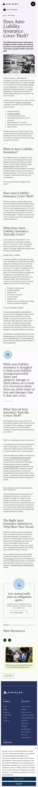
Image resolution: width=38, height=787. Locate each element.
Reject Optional (19, 779)
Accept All (19, 784)
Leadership (6, 712)
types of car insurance (23, 102)
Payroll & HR (24, 720)
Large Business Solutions (27, 715)
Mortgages (24, 709)
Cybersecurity (24, 723)
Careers (5, 709)
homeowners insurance (11, 466)
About (4, 706)
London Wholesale (25, 732)
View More (8, 676)
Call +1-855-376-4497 (16, 612)
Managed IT (24, 726)
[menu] (33, 4)
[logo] (11, 4)
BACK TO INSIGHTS (12, 9)
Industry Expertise (25, 737)
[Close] (36, 748)
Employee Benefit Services (28, 718)
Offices (5, 718)
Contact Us (6, 720)
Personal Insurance (26, 706)
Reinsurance (24, 734)
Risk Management (25, 729)
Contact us (11, 559)
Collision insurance (13, 114)
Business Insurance (26, 712)
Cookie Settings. (7, 775)
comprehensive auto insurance (20, 458)
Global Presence (7, 715)
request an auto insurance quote (23, 565)
